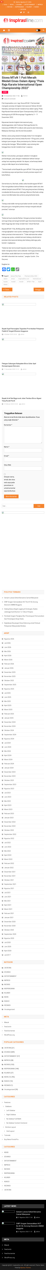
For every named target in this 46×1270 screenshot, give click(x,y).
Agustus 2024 (9, 739)
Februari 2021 (9, 913)
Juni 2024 (7, 747)
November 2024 (10, 726)
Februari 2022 (9, 863)
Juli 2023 (7, 793)
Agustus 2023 (9, 789)
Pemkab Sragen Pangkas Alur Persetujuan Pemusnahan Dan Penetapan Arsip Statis (24, 617)
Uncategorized (9, 1009)
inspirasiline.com (23, 279)
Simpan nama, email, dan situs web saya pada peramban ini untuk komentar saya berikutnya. (10, 484)
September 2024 (10, 735)
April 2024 (7, 755)
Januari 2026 (9, 668)
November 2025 (10, 676)
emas (13, 279)
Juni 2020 (7, 946)
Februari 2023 (9, 813)
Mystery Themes (25, 1267)
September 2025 (10, 685)
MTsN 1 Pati (30, 282)
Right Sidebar (11, 1114)
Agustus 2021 (9, 888)
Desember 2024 (10, 722)
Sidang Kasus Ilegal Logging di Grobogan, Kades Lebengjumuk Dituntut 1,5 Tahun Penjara (21, 610)
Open (40, 282)
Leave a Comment (10, 99)
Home (5, 4)
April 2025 (7, 705)
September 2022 (10, 834)
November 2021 (10, 876)
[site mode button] (38, 30)
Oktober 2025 (9, 680)
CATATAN (23, 9)
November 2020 (10, 926)
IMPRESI (40, 4)
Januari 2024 (9, 768)
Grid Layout (10, 1131)
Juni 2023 (7, 797)
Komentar (8, 425)
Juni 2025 (7, 697)
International (37, 279)
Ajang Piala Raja (16, 276)
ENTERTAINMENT (29, 4)
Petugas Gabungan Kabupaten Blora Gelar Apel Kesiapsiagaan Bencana (19, 365)
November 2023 (10, 776)
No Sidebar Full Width (13, 1119)
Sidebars (8, 1106)
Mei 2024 (7, 751)
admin (25, 96)
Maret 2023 (8, 809)
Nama (6, 447)
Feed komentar (9, 1031)
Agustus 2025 (9, 689)
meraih (21, 282)
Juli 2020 (7, 942)
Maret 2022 (8, 859)
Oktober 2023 (9, 780)
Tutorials (7, 1135)
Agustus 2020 (9, 938)
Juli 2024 (7, 743)
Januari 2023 (9, 818)
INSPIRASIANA (19, 7)
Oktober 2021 (9, 880)
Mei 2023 (7, 801)
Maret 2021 (8, 909)
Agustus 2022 (9, 838)
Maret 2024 (8, 759)
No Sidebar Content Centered (16, 1123)
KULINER (29, 7)
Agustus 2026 (9, 639)
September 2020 (10, 934)
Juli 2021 (7, 892)
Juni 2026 (7, 647)
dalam (6, 279)
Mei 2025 (7, 701)
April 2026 (7, 655)
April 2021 (7, 905)
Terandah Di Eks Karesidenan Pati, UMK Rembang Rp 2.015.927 (8, 290)
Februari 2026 (9, 664)
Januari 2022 (9, 868)
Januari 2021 (9, 917)
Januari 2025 (9, 718)
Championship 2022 (30, 276)
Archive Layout (10, 1127)
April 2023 (7, 805)
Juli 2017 (7, 955)
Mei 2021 (7, 901)
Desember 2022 (10, 822)
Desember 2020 (10, 922)
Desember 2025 (10, 672)
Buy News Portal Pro (11, 1139)
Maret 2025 (8, 709)
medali (13, 282)
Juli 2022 (7, 842)
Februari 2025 (9, 714)
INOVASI (9, 7)
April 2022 (7, 855)
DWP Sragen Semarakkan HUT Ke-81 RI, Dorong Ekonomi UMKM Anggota (21, 603)
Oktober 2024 (9, 730)
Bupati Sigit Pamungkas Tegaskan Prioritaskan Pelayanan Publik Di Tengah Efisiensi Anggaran (23, 330)
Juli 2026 (7, 643)
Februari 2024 (9, 764)
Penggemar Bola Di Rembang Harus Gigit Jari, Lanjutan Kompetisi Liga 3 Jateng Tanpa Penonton (39, 290)
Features (7, 1102)
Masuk (6, 1022)
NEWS (12, 4)
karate (6, 282)
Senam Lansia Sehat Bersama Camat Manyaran (21, 598)
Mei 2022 (7, 851)
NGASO (36, 7)
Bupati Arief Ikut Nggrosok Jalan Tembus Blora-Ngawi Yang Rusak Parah (21, 399)
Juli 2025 (7, 693)
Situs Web (7, 465)
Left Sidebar (10, 1110)
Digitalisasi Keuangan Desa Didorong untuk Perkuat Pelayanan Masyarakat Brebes (22, 624)
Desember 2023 (10, 772)
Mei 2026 (7, 651)
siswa (5, 284)
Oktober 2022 (9, 830)
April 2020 (7, 951)
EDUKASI (19, 4)
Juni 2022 (7, 847)
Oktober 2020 (9, 930)
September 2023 (10, 784)
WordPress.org (9, 1035)
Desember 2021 (10, 872)
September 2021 (10, 884)
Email (6, 456)
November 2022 (10, 826)
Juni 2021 (7, 897)
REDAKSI (7, 1005)
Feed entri (7, 1027)
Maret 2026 (8, 660)
